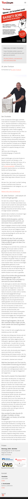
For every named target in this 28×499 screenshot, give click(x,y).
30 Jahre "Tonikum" (16, 70)
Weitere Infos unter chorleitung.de (10, 191)
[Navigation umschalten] (25, 2)
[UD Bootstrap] (7, 2)
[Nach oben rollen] (25, 496)
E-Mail (3, 480)
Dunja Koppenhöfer (9, 166)
